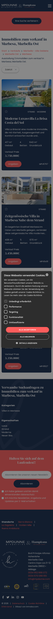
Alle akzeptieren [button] (27, 330)
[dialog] (26, 309)
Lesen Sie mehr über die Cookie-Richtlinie (23, 295)
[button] (26, 343)
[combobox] (47, 274)
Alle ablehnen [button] (27, 336)
